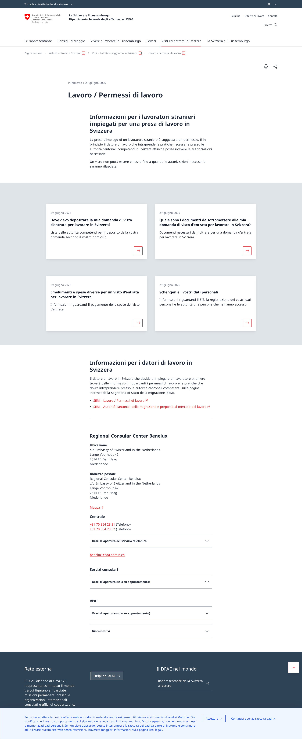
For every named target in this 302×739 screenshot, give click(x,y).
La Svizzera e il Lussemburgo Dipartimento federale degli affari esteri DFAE (101, 17)
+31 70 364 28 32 (102, 529)
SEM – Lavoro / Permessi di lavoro (118, 400)
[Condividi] (275, 66)
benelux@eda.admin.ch (107, 555)
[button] (38, 40)
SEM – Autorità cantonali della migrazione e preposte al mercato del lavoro (149, 407)
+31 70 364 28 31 (102, 524)
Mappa (95, 507)
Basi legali (155, 730)
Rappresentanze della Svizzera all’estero (180, 683)
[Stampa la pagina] (266, 66)
